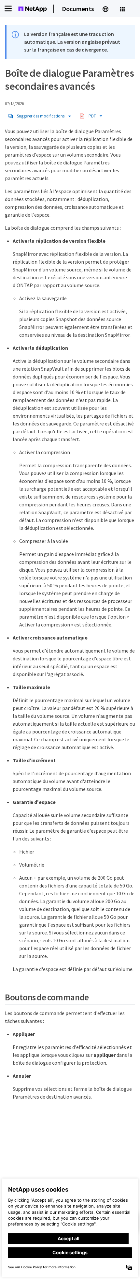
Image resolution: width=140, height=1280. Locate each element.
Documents (78, 9)
